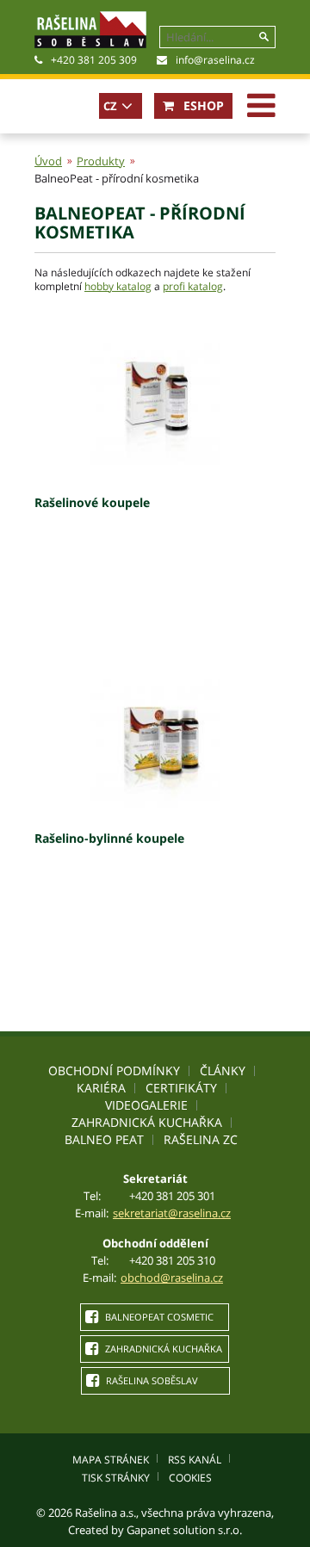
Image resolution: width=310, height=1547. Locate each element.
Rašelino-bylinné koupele (109, 838)
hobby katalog (118, 286)
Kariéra (101, 1088)
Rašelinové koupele (92, 502)
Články (222, 1070)
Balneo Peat (104, 1139)
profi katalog (193, 286)
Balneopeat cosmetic (158, 1316)
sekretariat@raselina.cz (172, 1213)
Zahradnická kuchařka (146, 1122)
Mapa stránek (110, 1459)
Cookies (190, 1477)
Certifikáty (181, 1088)
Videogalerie (146, 1105)
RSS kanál (194, 1459)
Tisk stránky (116, 1477)
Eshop (202, 105)
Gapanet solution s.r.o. (184, 1530)
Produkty (101, 161)
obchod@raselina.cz (172, 1277)
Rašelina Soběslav (150, 1380)
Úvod (48, 161)
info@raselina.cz (215, 60)
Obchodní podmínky (114, 1070)
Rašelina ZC (201, 1139)
